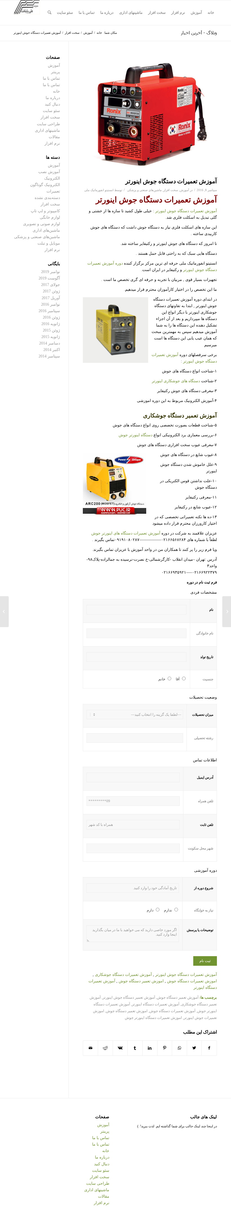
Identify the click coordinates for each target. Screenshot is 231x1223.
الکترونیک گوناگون (45, 185)
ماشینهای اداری (47, 130)
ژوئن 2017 (51, 291)
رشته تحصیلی (203, 738)
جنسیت (208, 679)
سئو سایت (51, 111)
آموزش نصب (49, 172)
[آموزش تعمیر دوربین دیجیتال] (226, 611)
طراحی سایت (48, 124)
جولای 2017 (50, 285)
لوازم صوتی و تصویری (41, 224)
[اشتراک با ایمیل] (90, 1048)
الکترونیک (52, 178)
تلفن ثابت (206, 825)
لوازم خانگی (50, 217)
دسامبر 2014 (49, 343)
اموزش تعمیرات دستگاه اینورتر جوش (153, 1018)
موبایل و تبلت (48, 243)
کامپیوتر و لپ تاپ (45, 211)
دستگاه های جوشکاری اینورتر (176, 381)
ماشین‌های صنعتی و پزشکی (144, 190)
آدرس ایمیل (205, 777)
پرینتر (55, 72)
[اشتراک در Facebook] (209, 1048)
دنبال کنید (52, 104)
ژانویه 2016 (50, 324)
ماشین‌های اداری (46, 230)
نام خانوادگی (204, 633)
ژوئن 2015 (51, 330)
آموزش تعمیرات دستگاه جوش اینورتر (171, 181)
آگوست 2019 (49, 278)
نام (211, 610)
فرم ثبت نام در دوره (202, 582)
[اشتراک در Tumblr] (135, 1048)
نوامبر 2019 (50, 272)
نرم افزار (52, 143)
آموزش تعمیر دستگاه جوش (178, 998)
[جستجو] (49, 12)
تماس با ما (51, 78)
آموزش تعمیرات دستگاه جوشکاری (123, 974)
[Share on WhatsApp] (179, 1048)
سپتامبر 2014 (49, 356)
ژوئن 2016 (51, 317)
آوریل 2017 (51, 298)
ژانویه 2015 (50, 337)
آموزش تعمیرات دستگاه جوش (172, 1011)
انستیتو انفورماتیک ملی (99, 190)
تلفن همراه (205, 801)
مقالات (54, 137)
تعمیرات (53, 191)
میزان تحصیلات (202, 715)
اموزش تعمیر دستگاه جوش (141, 981)
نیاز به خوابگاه (203, 910)
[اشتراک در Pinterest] (164, 1048)
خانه (56, 91)
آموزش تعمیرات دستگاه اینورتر (155, 1004)
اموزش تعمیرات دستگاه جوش (192, 981)
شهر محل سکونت (200, 848)
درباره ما (53, 98)
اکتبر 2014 (51, 350)
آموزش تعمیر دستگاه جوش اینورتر (129, 998)
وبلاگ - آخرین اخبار (199, 32)
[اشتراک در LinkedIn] (150, 1048)
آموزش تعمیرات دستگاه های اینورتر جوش (125, 533)
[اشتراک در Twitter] (194, 1048)
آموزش (184, 190)
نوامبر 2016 (50, 304)
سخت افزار (170, 190)
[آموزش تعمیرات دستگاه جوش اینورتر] (150, 115)
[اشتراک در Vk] (120, 1048)
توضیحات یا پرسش (200, 930)
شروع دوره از (203, 888)
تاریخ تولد (206, 657)
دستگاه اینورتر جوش (135, 435)
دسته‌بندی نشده (47, 198)
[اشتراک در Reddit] (105, 1048)
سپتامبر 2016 (49, 311)
